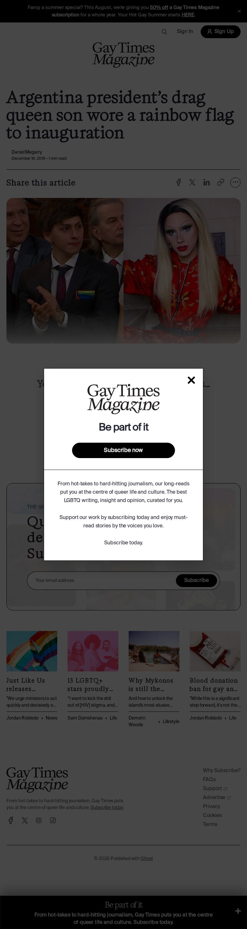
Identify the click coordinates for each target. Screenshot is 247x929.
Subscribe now (123, 450)
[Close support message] (191, 380)
